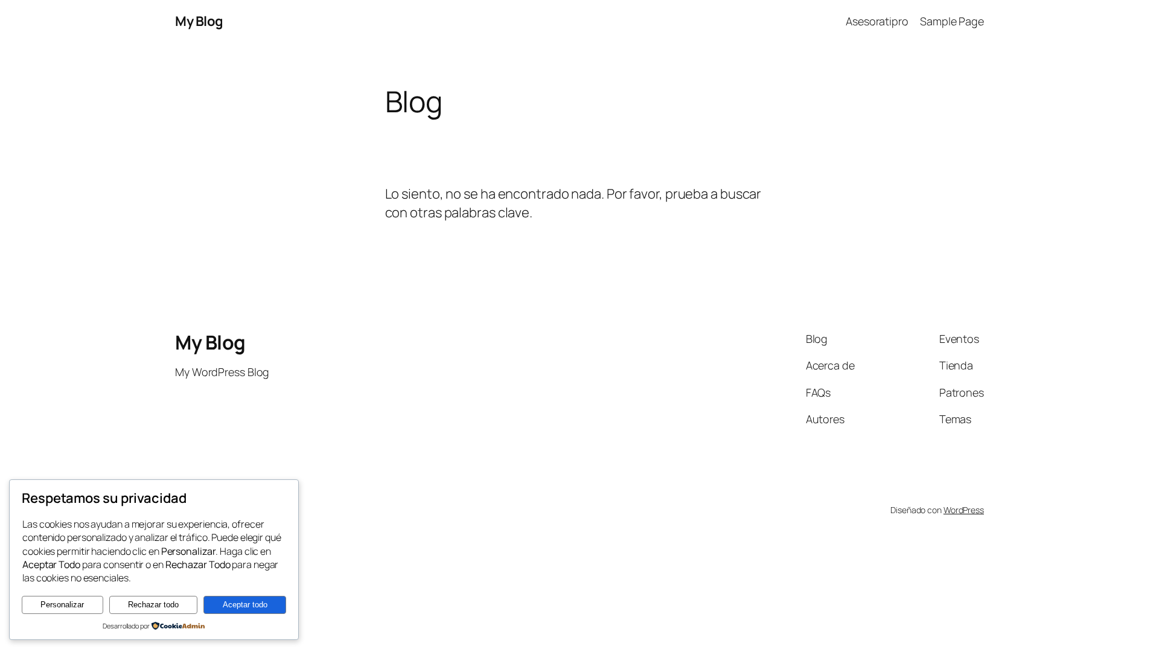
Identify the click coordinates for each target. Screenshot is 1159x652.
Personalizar (62, 604)
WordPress (963, 510)
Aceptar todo (245, 604)
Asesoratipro (877, 21)
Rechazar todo (153, 604)
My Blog (199, 21)
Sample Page (952, 21)
